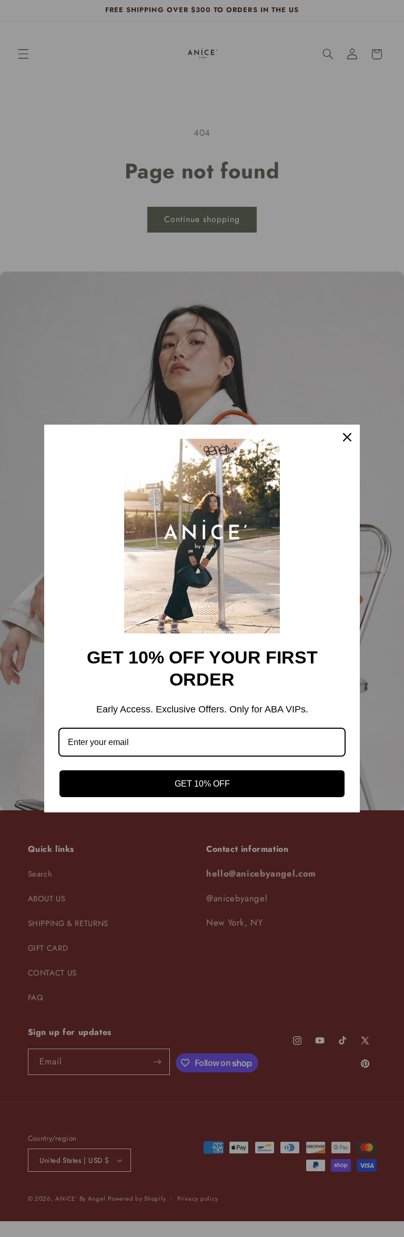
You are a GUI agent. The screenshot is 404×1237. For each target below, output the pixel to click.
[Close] (347, 437)
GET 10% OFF (202, 783)
